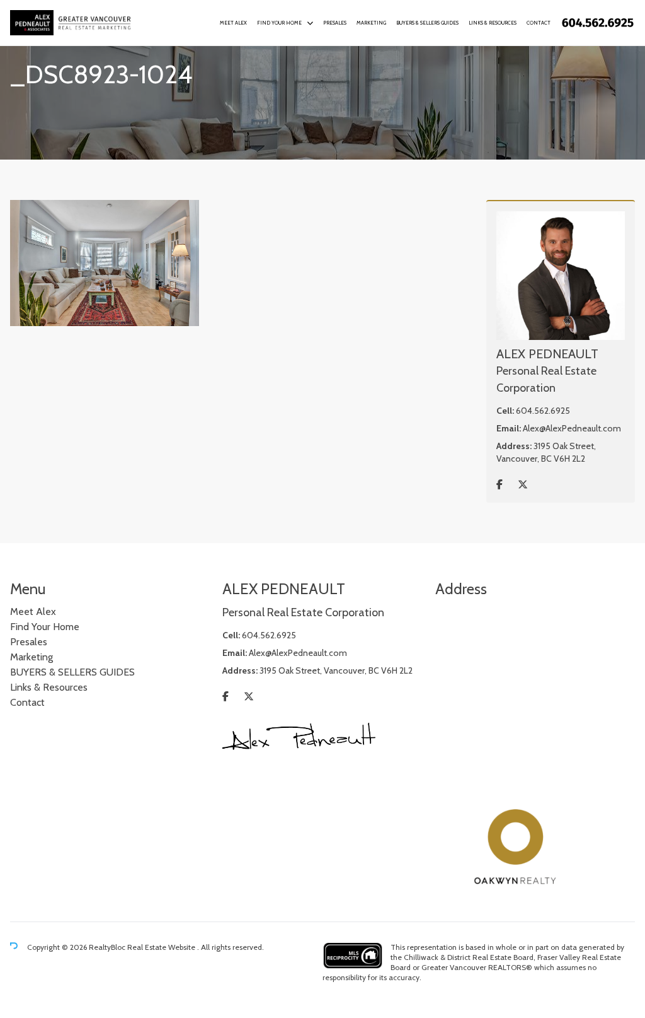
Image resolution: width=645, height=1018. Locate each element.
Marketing (371, 23)
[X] (523, 485)
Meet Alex (233, 23)
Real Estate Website (162, 947)
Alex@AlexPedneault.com (572, 428)
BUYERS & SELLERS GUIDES (427, 23)
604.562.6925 (543, 410)
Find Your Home (279, 23)
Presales (334, 23)
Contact (539, 23)
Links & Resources (493, 23)
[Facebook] (499, 485)
